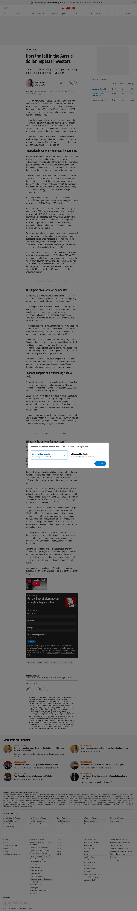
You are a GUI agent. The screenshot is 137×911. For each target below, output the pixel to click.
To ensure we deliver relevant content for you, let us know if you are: (59, 446)
